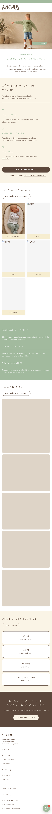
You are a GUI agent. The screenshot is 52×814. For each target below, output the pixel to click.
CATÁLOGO (6, 755)
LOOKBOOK (6, 764)
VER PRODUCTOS (39, 43)
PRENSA (5, 784)
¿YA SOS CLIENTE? (26, 175)
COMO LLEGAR (11, 625)
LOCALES (5, 780)
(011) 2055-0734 (8, 804)
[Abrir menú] (48, 7)
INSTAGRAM (6, 808)
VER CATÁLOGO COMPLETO (16, 196)
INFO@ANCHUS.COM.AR (10, 800)
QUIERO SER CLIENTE (26, 170)
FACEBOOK (16, 808)
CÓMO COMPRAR (8, 759)
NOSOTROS (6, 775)
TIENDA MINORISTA (9, 789)
